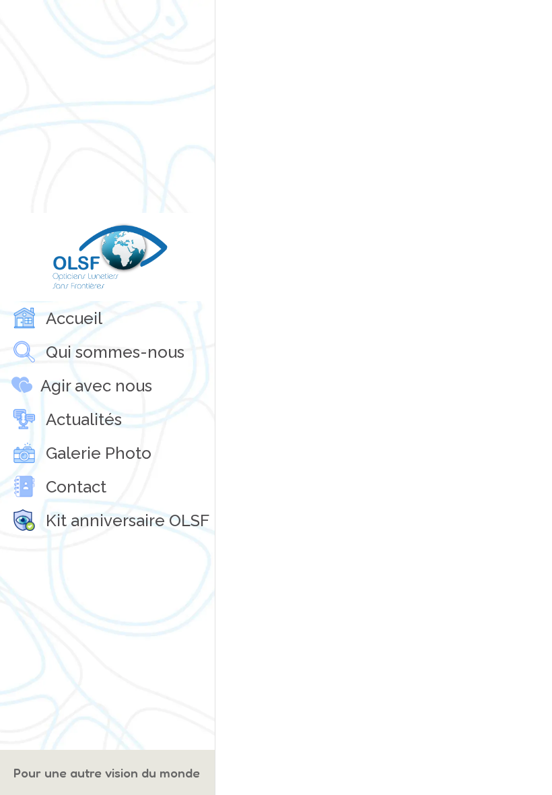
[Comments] (530, 21)
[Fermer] (237, 21)
